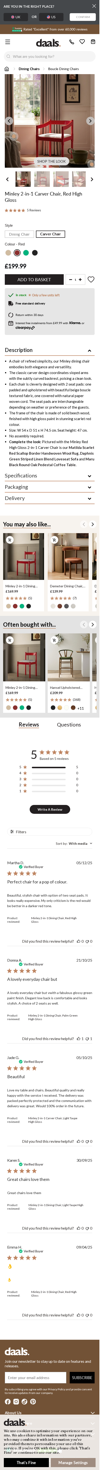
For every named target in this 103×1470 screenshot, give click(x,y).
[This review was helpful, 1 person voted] (78, 1038)
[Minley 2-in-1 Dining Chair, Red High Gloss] (23, 556)
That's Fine (26, 1462)
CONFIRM (83, 17)
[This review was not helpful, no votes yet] (87, 941)
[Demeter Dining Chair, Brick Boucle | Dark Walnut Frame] (68, 556)
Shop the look (51, 161)
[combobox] (54, 56)
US (53, 17)
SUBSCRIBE (82, 1377)
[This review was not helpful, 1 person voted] (87, 1038)
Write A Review (50, 809)
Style (9, 225)
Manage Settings (73, 1462)
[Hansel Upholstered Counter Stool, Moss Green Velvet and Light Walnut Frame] (69, 657)
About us (13, 1412)
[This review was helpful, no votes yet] (78, 941)
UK (18, 17)
